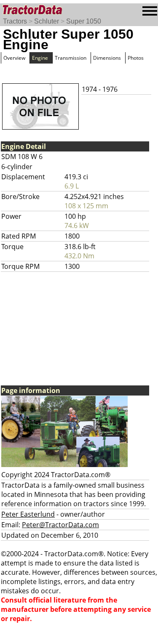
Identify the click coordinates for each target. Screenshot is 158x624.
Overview (14, 57)
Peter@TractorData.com (60, 524)
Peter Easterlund (28, 514)
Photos (136, 57)
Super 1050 (83, 21)
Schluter (46, 21)
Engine (40, 57)
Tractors (15, 21)
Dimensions (107, 57)
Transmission (70, 57)
